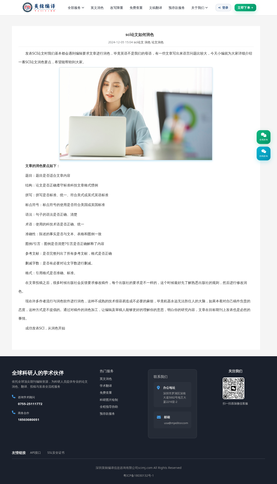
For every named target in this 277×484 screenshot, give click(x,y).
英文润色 (97, 7)
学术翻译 (106, 386)
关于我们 (197, 7)
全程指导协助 (109, 407)
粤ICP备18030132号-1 (138, 475)
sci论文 (139, 42)
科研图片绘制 (109, 400)
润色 (148, 42)
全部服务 (74, 7)
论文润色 (157, 42)
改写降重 (116, 7)
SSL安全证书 (55, 452)
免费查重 (136, 7)
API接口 (35, 452)
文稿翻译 (155, 7)
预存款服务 (177, 7)
